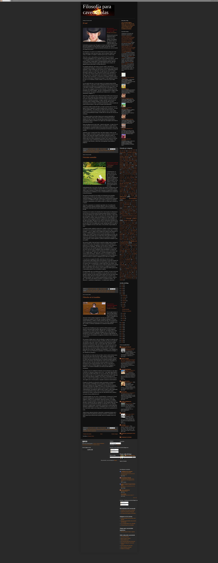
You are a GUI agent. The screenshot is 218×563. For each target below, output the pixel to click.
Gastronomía (128, 223)
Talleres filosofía (129, 274)
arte (134, 153)
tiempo (136, 276)
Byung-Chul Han (134, 169)
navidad (122, 251)
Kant (125, 235)
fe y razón (121, 210)
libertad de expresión (128, 237)
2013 (122, 334)
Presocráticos (128, 262)
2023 (122, 290)
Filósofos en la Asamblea (91, 297)
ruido (133, 269)
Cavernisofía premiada (125, 425)
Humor (131, 228)
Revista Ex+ (123, 269)
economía (132, 195)
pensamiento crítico (131, 258)
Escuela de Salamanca (128, 205)
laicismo (129, 235)
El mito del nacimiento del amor (127, 98)
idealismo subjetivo (123, 229)
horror (125, 226)
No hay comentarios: (103, 148)
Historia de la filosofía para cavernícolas (126, 347)
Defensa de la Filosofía (108, 429)
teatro (134, 274)
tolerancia (122, 277)
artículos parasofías (132, 161)
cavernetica (123, 413)
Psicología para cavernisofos (126, 41)
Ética (113, 150)
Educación (123, 196)
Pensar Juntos (122, 259)
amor (124, 150)
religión (135, 267)
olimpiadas (130, 253)
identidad (133, 229)
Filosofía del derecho (133, 213)
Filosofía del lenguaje (125, 214)
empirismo (134, 201)
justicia (121, 235)
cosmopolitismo (128, 178)
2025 (122, 286)
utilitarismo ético (122, 278)
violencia (121, 279)
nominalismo (122, 253)
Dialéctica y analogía (129, 62)
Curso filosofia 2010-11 (128, 182)
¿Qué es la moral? (128, 403)
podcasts (134, 259)
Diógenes (130, 191)
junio (123, 305)
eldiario (133, 200)
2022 (122, 292)
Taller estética (122, 274)
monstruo (128, 248)
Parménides (127, 257)
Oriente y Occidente (128, 254)
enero (123, 320)
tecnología (122, 276)
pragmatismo (122, 262)
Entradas (113, 449)
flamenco (121, 223)
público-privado (134, 264)
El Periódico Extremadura (107, 150)
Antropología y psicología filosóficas (128, 152)
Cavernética (123, 52)
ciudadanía (135, 172)
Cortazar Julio (122, 178)
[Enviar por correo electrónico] (110, 149)
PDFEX (133, 257)
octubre (123, 298)
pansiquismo (122, 255)
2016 (122, 329)
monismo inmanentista (124, 246)
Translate (118, 444)
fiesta (136, 210)
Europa (129, 208)
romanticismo (129, 269)
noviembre (124, 297)
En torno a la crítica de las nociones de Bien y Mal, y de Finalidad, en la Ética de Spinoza (128, 360)
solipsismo (134, 273)
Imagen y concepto (128, 230)
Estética (125, 206)
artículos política (95, 290)
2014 (122, 333)
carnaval (125, 170)
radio (130, 265)
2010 (122, 340)
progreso (126, 263)
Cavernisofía (128, 49)
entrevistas (128, 202)
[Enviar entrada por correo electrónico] (108, 148)
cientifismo (126, 172)
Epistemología (126, 204)
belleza (131, 168)
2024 (122, 288)
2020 (122, 322)
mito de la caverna (124, 245)
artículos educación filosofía (91, 429)
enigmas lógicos (122, 202)
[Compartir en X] (112, 149)
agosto (123, 302)
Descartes (122, 187)
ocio (126, 253)
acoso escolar (128, 149)
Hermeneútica (126, 224)
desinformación (127, 187)
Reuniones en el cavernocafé (131, 268)
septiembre (124, 300)
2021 (122, 293)
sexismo (130, 272)
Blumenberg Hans (124, 169)
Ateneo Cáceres (125, 168)
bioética (135, 168)
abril (123, 315)
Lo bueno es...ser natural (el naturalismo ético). (126, 108)
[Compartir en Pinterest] (114, 149)
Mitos (129, 245)
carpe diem (130, 170)
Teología (127, 276)
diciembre (124, 295)
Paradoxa (127, 255)
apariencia (129, 153)
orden (122, 254)
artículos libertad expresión (130, 160)
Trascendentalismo (129, 277)
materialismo (125, 241)
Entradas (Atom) (91, 436)
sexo (134, 272)
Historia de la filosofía (125, 225)
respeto (123, 268)
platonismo (128, 259)
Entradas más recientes (87, 433)
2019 (122, 324)
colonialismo (124, 173)
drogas (125, 192)
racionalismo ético (124, 265)
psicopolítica (122, 264)
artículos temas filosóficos (91, 150)
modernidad (134, 245)
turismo (134, 277)
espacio (134, 205)
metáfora (132, 244)
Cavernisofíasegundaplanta (126, 51)
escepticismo (134, 204)
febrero (123, 318)
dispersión (121, 192)
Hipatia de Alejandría (133, 224)
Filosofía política (103, 291)
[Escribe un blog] (111, 149)
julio (123, 304)
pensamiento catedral (123, 258)
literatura (125, 238)
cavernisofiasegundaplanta (126, 369)
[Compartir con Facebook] (113, 149)
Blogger (115, 460)
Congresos (121, 174)
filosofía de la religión (124, 213)
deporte (128, 186)
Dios (134, 191)
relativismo (130, 267)
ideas (129, 229)
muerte (121, 249)
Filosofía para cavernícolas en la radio (130, 215)
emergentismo (122, 201)
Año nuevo (124, 153)
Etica (131, 206)
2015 (122, 331)
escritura (121, 205)
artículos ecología (89, 290)
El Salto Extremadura (127, 200)
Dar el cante (133, 183)
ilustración (121, 230)
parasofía (121, 257)
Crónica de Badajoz (128, 179)
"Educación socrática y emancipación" (128, 392)
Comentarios (113, 451)
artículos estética (128, 159)
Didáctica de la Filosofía (130, 190)
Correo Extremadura (131, 177)
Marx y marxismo (124, 239)
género (133, 223)
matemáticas (130, 239)
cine (130, 172)
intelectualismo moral (86, 151)
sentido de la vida (123, 272)
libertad (121, 237)
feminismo (131, 210)
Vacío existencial (129, 278)
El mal (85, 23)
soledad (129, 273)
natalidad (128, 250)
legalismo (133, 235)
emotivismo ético (128, 201)
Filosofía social (127, 220)
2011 (122, 338)
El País (132, 196)
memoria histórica (123, 244)
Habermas (121, 224)
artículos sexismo (128, 164)
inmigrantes (135, 230)
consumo (134, 174)
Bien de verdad (124, 63)
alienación (133, 149)
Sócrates (121, 273)
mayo (123, 313)
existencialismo (125, 209)
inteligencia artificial (123, 233)
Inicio (101, 433)
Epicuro (121, 204)
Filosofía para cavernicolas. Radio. (127, 217)
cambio (122, 170)
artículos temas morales (99, 150)
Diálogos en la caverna (125, 381)
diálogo (127, 188)
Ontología (135, 253)
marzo (123, 316)
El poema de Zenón (129, 382)
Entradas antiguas (114, 433)
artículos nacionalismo (123, 161)
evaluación (134, 208)
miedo (136, 244)
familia (135, 209)
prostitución (133, 263)
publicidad (128, 264)
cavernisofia (123, 424)
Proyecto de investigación (126, 42)
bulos (129, 169)
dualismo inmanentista (132, 192)
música (134, 249)
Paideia (134, 254)
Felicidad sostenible (89, 157)
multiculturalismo (127, 249)
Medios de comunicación (95, 151)
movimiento (133, 248)
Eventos (121, 209)
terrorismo (131, 276)
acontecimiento (122, 149)
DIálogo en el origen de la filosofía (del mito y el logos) (130, 371)
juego (135, 234)
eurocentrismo (125, 208)
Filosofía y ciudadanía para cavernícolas (126, 402)
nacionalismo (122, 250)
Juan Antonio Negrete (128, 234)
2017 (122, 327)
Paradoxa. (133, 255)
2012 (122, 336)
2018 (122, 326)
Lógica (129, 238)
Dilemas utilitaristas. (125, 88)
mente (128, 244)
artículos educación (124, 156)
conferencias (134, 173)
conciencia (128, 173)
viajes (135, 278)
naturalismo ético (134, 250)
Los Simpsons (135, 238)
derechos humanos (134, 186)
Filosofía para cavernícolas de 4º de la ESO (128, 434)
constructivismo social (127, 174)
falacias (131, 209)
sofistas (125, 273)
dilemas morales (123, 191)
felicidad (99, 291)
